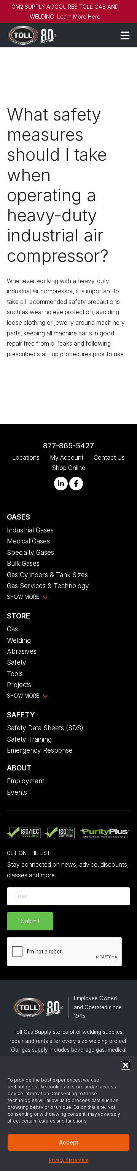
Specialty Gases (30, 552)
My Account (66, 457)
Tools (15, 674)
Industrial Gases (30, 530)
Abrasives (22, 651)
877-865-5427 (68, 445)
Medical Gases (28, 541)
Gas (12, 629)
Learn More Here (78, 16)
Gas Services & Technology (48, 586)
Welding (19, 640)
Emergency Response (40, 750)
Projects (19, 685)
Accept (68, 1142)
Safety (16, 662)
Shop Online (68, 467)
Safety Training (29, 739)
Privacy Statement (69, 1160)
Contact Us (109, 457)
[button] (125, 1065)
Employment (25, 781)
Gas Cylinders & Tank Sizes (47, 575)
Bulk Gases (23, 563)
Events (17, 792)
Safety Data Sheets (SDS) (45, 728)
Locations (26, 457)
